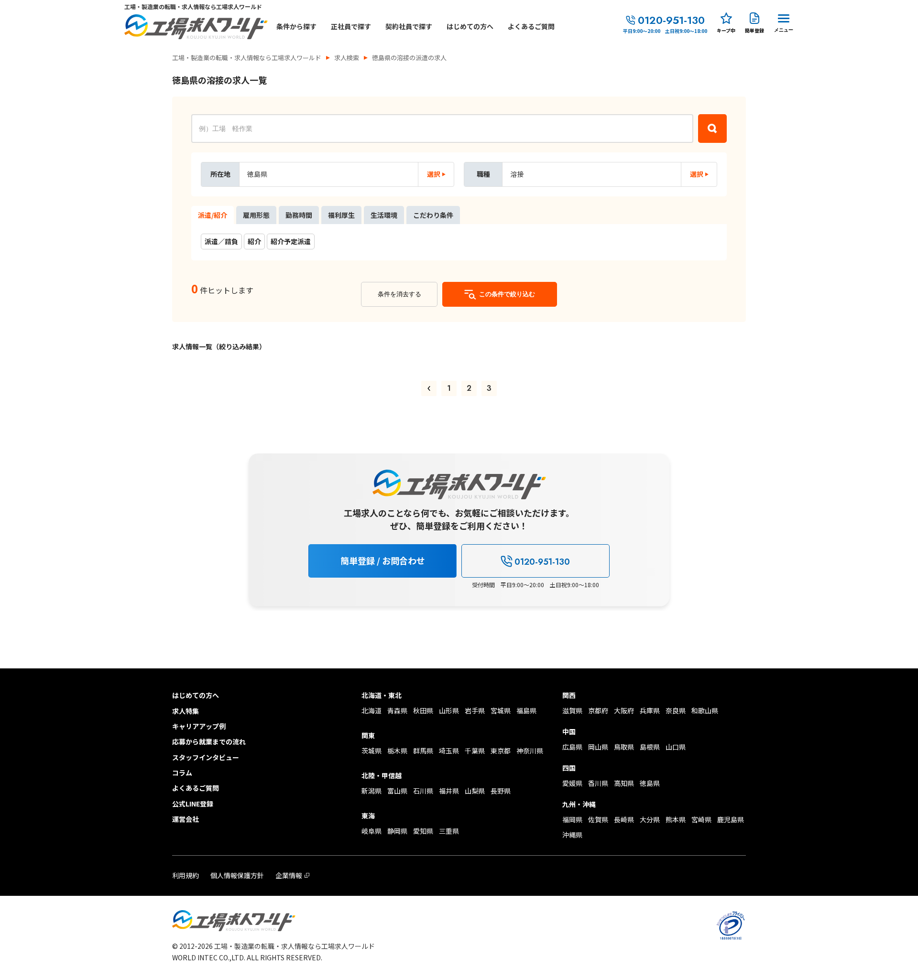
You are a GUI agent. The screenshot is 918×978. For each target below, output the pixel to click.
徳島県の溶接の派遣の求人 (409, 57)
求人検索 (346, 57)
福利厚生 (341, 215)
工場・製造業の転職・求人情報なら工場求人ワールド (246, 57)
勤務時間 (298, 215)
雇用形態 (256, 215)
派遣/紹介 (212, 215)
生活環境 (384, 215)
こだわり (433, 215)
